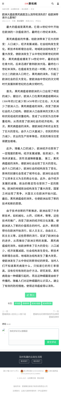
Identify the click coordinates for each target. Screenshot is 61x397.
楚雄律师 (26, 303)
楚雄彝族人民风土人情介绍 (14, 314)
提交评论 (51, 342)
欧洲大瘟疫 (36, 303)
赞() (32, 295)
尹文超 (17, 303)
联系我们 (24, 361)
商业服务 (25, 9)
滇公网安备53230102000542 (33, 371)
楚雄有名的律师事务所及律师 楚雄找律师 (46, 315)
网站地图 (40, 378)
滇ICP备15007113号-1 (11, 371)
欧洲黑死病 (47, 303)
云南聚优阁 (30, 3)
